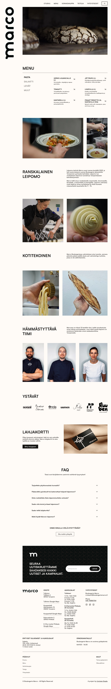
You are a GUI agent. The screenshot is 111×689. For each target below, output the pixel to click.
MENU (56, 3)
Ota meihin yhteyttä (65, 534)
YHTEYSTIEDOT (92, 3)
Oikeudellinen (100, 663)
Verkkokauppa (27, 666)
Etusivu (25, 660)
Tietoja (24, 669)
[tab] (27, 77)
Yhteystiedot (26, 672)
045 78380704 (91, 601)
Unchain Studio (102, 681)
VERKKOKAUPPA (68, 3)
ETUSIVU (47, 3)
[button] (104, 3)
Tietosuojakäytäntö (102, 660)
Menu (24, 663)
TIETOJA (80, 3)
